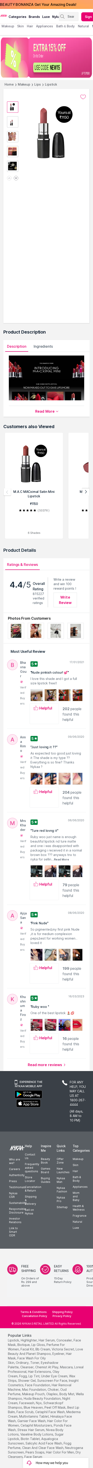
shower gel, (27, 1380)
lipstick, (14, 1340)
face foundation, (38, 1385)
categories (17, 17)
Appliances (80, 1186)
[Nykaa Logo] (3, 15)
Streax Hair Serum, (31, 1430)
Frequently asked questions (32, 1167)
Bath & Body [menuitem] (65, 26)
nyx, (39, 1403)
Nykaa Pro (61, 1199)
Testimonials (17, 1187)
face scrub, (25, 1412)
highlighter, (29, 1340)
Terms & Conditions (33, 1312)
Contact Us (30, 1156)
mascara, (66, 1367)
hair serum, (47, 1340)
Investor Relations (15, 1220)
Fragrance (79, 1215)
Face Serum (33, 1457)
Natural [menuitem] (83, 26)
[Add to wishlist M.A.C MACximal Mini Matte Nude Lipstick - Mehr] (83, 97)
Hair (75, 1171)
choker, (53, 1389)
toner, (35, 1363)
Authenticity (17, 1175)
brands (34, 17)
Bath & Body (77, 1178)
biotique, (23, 1345)
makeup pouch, (33, 1394)
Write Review (65, 600)
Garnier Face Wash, (31, 1421)
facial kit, (28, 1349)
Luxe (76, 1227)
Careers (14, 1169)
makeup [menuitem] (8, 26)
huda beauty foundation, (42, 1398)
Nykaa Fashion (62, 1189)
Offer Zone (60, 1160)
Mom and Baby (76, 1196)
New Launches (63, 1170)
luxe (46, 17)
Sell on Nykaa (29, 1211)
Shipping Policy (62, 1312)
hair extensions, (40, 1371)
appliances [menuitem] (44, 26)
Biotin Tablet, (30, 1439)
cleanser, (27, 1367)
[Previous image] (9, 178)
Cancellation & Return (33, 1188)
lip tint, (34, 1376)
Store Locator (30, 1179)
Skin (75, 1165)
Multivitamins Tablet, (34, 1416)
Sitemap (62, 1207)
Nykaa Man (61, 1180)
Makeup (24, 84)
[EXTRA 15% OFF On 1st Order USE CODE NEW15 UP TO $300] (46, 57)
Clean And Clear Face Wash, (43, 1448)
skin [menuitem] (20, 26)
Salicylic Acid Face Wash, (44, 1443)
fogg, (23, 1376)
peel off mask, (55, 1407)
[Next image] (16, 178)
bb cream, (43, 1349)
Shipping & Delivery (31, 1200)
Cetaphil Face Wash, (50, 1412)
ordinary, (22, 1363)
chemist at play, (47, 1367)
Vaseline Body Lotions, (37, 1434)
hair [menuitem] (30, 26)
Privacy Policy (62, 1316)
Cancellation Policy (34, 1316)
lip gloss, (38, 1345)
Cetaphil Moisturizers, (37, 1425)
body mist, (67, 1394)
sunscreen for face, (52, 1380)
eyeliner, (58, 1354)
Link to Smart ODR (13, 1232)
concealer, (64, 1340)
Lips (37, 84)
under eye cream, (54, 1376)
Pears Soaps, (35, 1452)
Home (9, 84)
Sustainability (18, 1203)
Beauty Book (45, 1160)
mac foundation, (34, 1389)
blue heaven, (34, 1407)
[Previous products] (7, 492)
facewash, (27, 1403)
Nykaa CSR (13, 1195)
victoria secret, (63, 1349)
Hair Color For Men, (60, 1452)
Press (13, 1181)
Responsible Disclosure (17, 1210)
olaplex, (52, 1394)
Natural (77, 1221)
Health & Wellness (79, 1207)
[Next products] (85, 492)
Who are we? (14, 1161)
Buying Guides (45, 1180)
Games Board (45, 1170)
